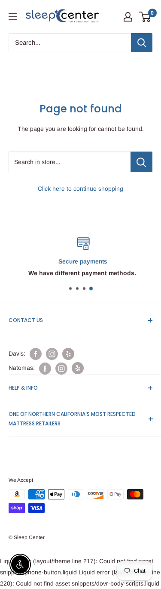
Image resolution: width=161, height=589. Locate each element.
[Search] (141, 42)
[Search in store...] (141, 162)
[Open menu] (13, 16)
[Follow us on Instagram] (52, 354)
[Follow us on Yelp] (68, 354)
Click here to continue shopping (80, 188)
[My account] (128, 17)
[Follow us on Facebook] (36, 354)
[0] (145, 17)
